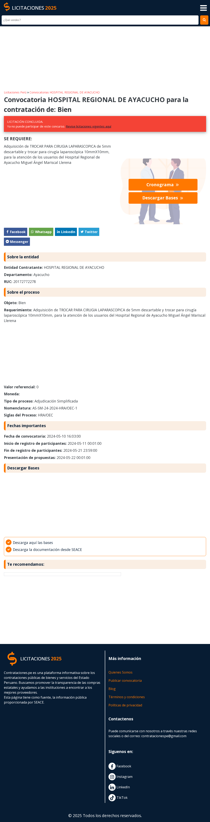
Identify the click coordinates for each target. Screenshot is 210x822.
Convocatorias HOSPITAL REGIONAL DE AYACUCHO (65, 92)
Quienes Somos (120, 672)
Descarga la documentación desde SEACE (47, 549)
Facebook (123, 766)
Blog (112, 688)
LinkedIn (123, 787)
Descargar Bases (160, 198)
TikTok (122, 798)
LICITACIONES (34, 7)
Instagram (124, 777)
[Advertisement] (105, 56)
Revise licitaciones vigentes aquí (88, 126)
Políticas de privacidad (125, 705)
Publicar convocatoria (125, 680)
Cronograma (160, 184)
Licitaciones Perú (15, 92)
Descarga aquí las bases (33, 542)
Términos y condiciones (126, 697)
